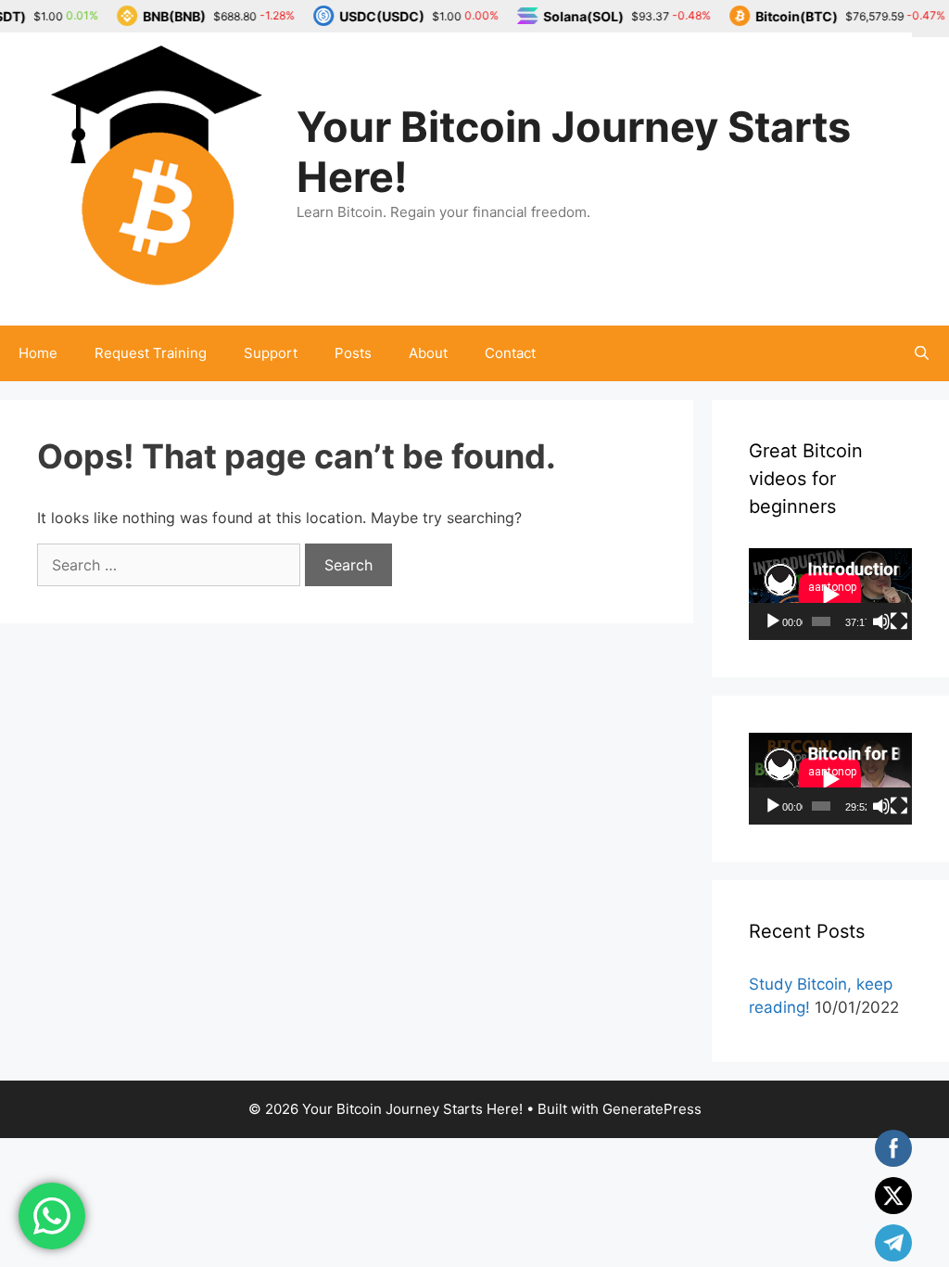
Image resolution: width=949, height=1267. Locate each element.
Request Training (151, 353)
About (428, 353)
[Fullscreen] (899, 621)
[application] (830, 594)
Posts (353, 353)
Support (270, 353)
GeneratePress (652, 1109)
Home (38, 353)
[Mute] (881, 621)
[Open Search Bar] (921, 353)
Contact (510, 353)
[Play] (773, 621)
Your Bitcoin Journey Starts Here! (574, 151)
